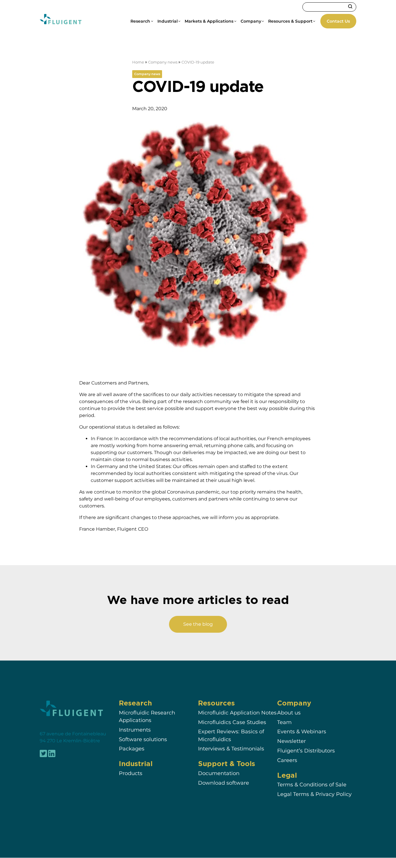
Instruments (135, 730)
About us (289, 713)
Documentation (218, 773)
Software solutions (143, 740)
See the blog (198, 624)
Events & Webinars (301, 732)
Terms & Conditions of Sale (311, 785)
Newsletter (291, 741)
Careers (287, 760)
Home (138, 62)
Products (130, 773)
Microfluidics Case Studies (232, 722)
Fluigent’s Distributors (306, 751)
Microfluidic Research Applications (147, 716)
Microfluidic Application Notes (237, 713)
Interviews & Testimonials (231, 749)
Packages (131, 749)
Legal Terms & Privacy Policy (314, 794)
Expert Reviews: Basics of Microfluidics (231, 735)
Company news (162, 62)
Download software (223, 783)
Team (284, 722)
